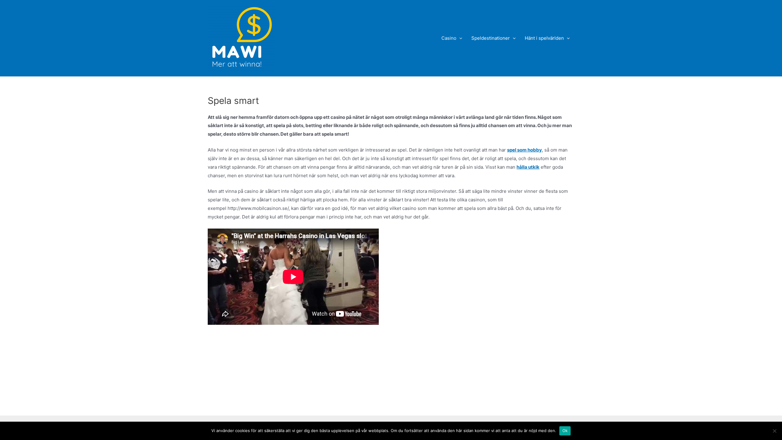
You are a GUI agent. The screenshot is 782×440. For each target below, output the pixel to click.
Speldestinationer (490, 38)
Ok (565, 430)
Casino (448, 38)
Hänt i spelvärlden (544, 38)
